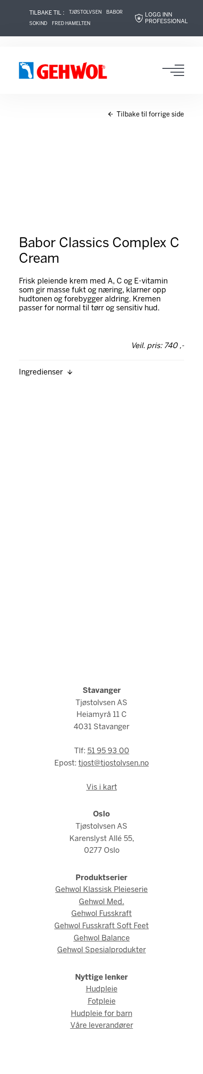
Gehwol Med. (101, 902)
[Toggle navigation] (176, 70)
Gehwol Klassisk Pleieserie (101, 889)
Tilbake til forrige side (149, 115)
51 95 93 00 (108, 751)
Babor (114, 12)
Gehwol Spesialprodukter (101, 950)
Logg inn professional (166, 18)
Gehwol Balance (102, 938)
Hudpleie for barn (101, 1013)
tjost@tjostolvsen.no (113, 763)
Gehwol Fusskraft (101, 913)
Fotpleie (102, 1001)
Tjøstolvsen (85, 12)
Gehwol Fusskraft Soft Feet (101, 926)
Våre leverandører (101, 1025)
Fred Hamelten (71, 24)
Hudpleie (102, 989)
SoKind (38, 24)
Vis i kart (101, 787)
